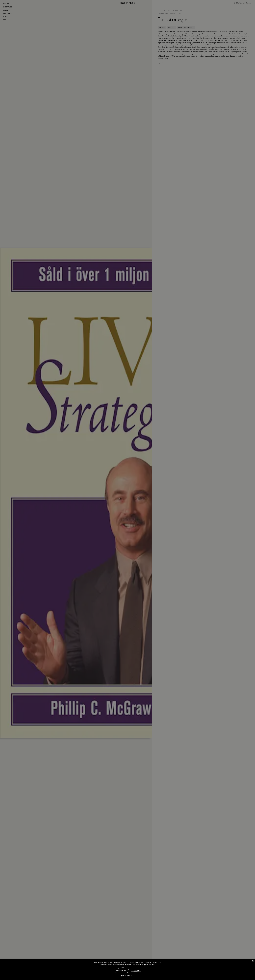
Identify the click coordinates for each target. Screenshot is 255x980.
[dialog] (127, 490)
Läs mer (151, 965)
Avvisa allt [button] (136, 970)
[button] (128, 976)
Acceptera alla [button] (121, 970)
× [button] (253, 961)
